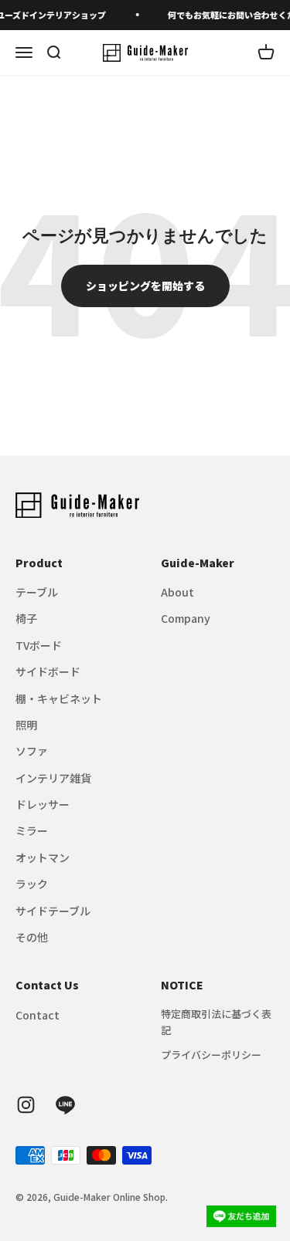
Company (185, 618)
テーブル (36, 592)
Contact (37, 1015)
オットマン (42, 857)
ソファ (31, 751)
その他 (31, 937)
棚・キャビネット (58, 698)
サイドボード (47, 671)
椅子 (26, 618)
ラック (31, 883)
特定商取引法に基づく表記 (216, 1021)
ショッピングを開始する (145, 285)
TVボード (38, 645)
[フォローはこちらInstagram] (25, 1104)
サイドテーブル (52, 910)
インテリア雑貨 (53, 778)
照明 (26, 724)
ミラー (31, 830)
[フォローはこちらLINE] (65, 1104)
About (177, 592)
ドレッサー (42, 804)
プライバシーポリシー (211, 1054)
